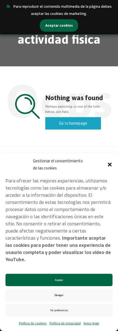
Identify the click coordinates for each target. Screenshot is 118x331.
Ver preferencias (59, 310)
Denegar (59, 295)
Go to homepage (73, 123)
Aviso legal (91, 323)
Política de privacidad (65, 323)
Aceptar (59, 280)
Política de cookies (33, 323)
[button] (110, 164)
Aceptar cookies (59, 25)
